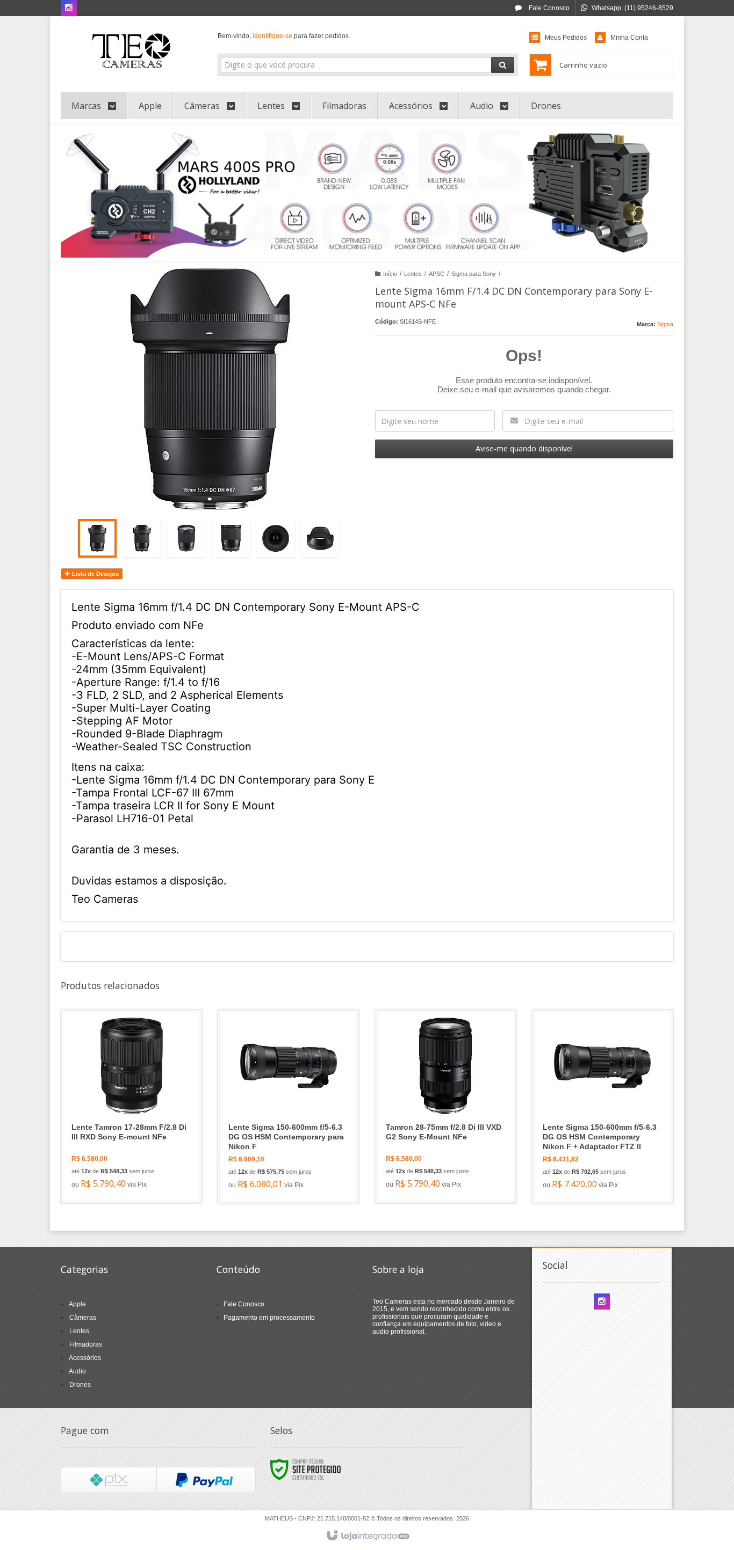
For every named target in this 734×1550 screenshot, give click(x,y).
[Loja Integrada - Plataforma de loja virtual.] (367, 1536)
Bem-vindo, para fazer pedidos (283, 36)
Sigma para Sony (473, 273)
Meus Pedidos (566, 37)
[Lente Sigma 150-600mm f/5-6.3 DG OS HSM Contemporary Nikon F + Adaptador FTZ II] (603, 1106)
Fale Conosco (548, 8)
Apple (77, 1304)
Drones (80, 1384)
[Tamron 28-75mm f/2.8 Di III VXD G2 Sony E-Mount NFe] (446, 1106)
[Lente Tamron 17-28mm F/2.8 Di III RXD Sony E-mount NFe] (131, 1106)
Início (390, 273)
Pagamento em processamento (269, 1317)
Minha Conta (629, 37)
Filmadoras (85, 1344)
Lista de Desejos (94, 574)
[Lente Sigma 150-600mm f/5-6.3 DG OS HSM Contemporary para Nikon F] (288, 1106)
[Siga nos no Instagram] (69, 8)
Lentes (413, 273)
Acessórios (85, 1358)
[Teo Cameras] (131, 51)
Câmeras (82, 1317)
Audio (77, 1371)
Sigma (665, 324)
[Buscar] (502, 65)
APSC (436, 273)
